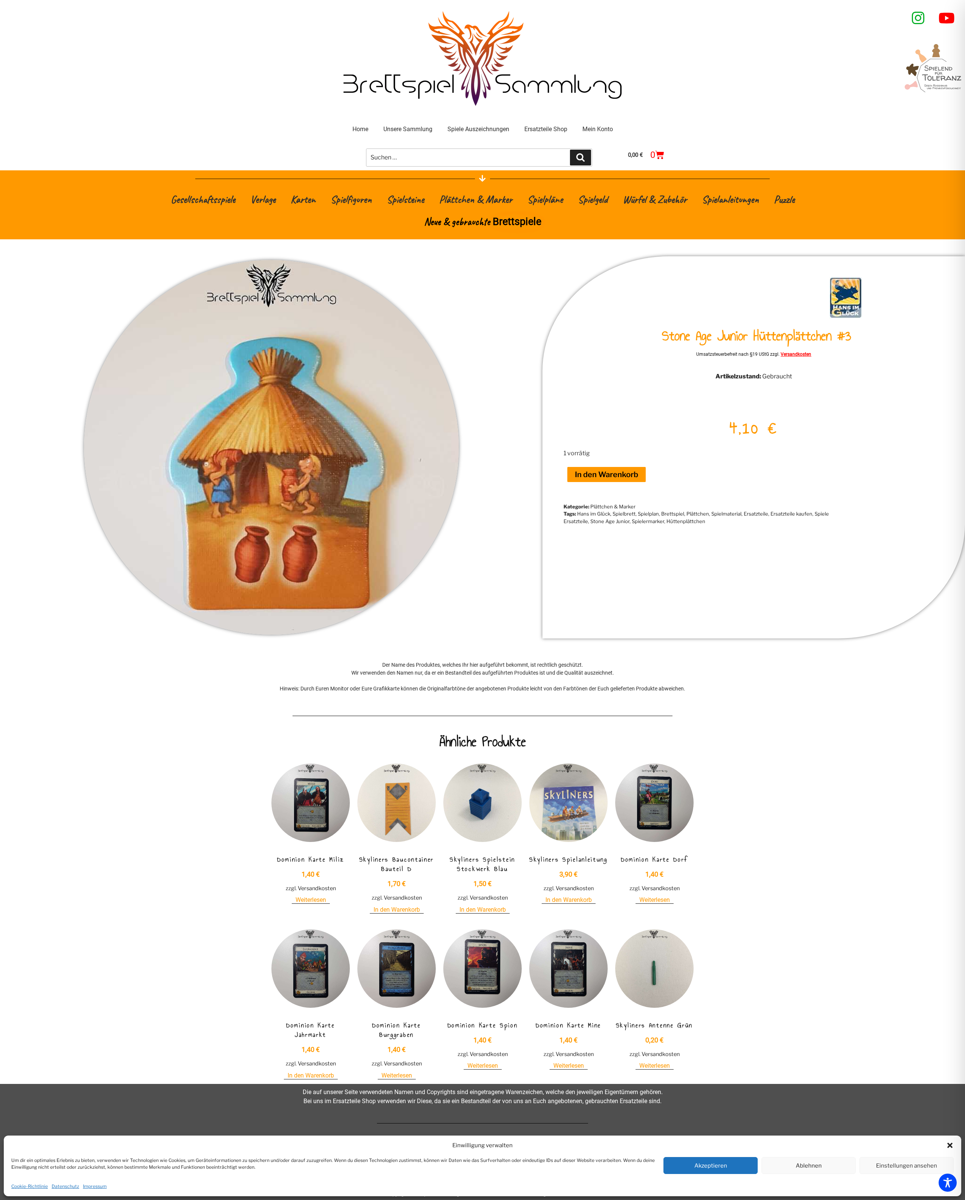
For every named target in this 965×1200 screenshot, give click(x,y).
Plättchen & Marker (475, 199)
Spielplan (648, 514)
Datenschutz (65, 1186)
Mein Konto (597, 129)
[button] (950, 1145)
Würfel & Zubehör (655, 199)
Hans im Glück (593, 514)
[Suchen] (580, 157)
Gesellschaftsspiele (203, 199)
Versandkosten (796, 354)
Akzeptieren (710, 1165)
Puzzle (784, 199)
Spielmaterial (726, 514)
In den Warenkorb (606, 474)
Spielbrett (624, 514)
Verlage (263, 199)
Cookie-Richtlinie (29, 1186)
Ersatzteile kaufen (791, 514)
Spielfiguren (351, 199)
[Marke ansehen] (846, 316)
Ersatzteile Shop (545, 129)
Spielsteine (405, 199)
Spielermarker (648, 521)
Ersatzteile (756, 514)
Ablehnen (809, 1165)
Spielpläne (545, 199)
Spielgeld (593, 199)
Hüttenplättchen (685, 521)
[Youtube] (947, 18)
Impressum (95, 1186)
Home (360, 129)
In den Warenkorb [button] (397, 909)
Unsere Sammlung (407, 129)
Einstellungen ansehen (906, 1165)
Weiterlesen (311, 899)
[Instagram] (918, 18)
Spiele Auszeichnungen (478, 129)
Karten (303, 199)
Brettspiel (672, 514)
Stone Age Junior (610, 521)
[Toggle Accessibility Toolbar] (947, 1182)
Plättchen (697, 514)
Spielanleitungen (730, 199)
